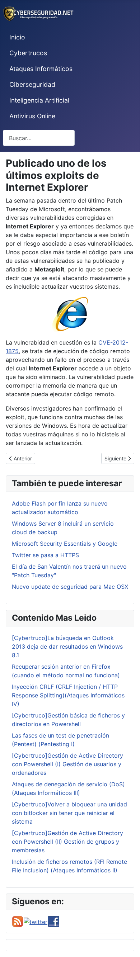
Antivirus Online (32, 116)
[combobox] (39, 138)
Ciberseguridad (32, 84)
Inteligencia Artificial (39, 100)
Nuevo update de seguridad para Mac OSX (70, 586)
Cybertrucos (28, 53)
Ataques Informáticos (41, 68)
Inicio (17, 37)
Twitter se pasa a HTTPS (45, 555)
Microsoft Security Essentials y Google (64, 543)
